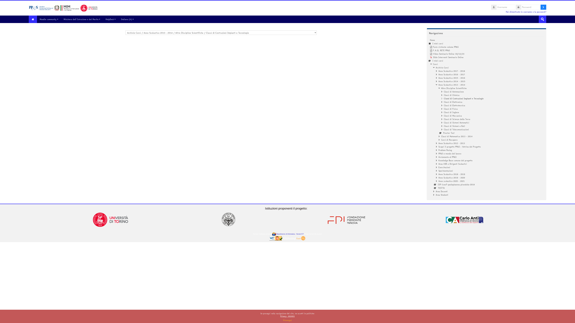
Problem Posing (445, 150)
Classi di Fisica (451, 108)
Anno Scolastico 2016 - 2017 (451, 74)
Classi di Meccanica (453, 115)
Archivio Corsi (442, 67)
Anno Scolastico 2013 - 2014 (451, 84)
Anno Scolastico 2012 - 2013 (451, 143)
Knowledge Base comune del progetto (455, 160)
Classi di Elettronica (453, 101)
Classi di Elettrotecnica (454, 105)
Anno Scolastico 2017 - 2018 (451, 71)
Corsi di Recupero (449, 139)
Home (432, 40)
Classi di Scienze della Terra (457, 119)
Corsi (435, 64)
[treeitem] (486, 117)
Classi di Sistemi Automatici (456, 122)
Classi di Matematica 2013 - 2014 (457, 136)
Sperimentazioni (445, 170)
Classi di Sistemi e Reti (454, 126)
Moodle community (48, 19)
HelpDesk (110, 19)
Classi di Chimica (451, 95)
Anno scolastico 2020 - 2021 (451, 181)
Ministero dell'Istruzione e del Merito (81, 19)
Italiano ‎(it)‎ (126, 19)
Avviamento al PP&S (447, 157)
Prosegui (287, 320)
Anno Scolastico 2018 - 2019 (451, 174)
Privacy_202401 (287, 316)
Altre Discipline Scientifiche (454, 88)
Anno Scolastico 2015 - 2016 (451, 77)
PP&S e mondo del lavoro (449, 153)
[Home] (63, 7)
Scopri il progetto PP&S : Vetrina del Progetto (459, 146)
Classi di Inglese (451, 112)
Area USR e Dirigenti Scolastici (452, 163)
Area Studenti (442, 194)
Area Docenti (442, 191)
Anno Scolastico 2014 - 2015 (451, 81)
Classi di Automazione (454, 91)
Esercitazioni (444, 167)
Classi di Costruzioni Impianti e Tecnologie (464, 98)
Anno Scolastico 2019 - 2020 (451, 177)
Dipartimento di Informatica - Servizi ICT (290, 234)
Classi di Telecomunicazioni (456, 129)
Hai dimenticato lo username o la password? (526, 11)
